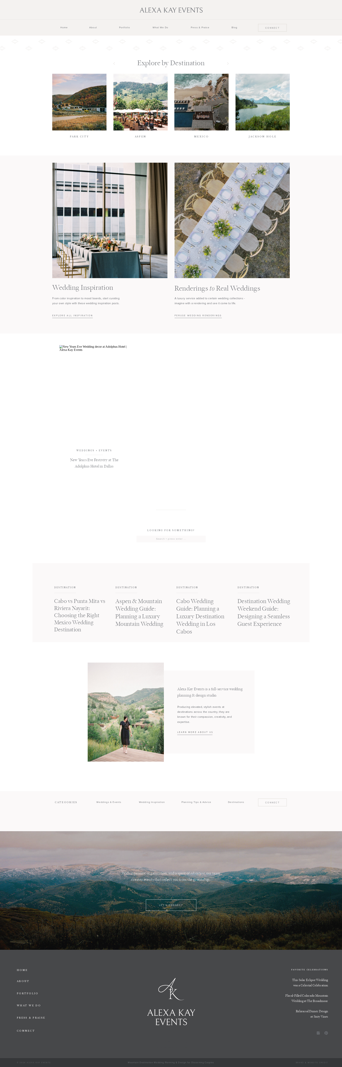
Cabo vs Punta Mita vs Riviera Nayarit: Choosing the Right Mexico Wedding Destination (79, 615)
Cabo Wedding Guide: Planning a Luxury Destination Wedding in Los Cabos (200, 616)
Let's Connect (171, 905)
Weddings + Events (94, 450)
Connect (272, 27)
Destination (65, 587)
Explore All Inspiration (72, 315)
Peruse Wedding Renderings (198, 315)
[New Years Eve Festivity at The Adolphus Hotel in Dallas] (94, 393)
